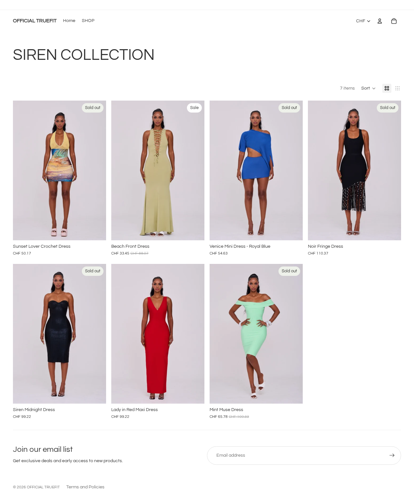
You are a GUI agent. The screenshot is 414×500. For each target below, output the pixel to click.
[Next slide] (96, 170)
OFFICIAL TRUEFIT (43, 487)
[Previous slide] (22, 170)
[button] (368, 88)
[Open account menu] (380, 21)
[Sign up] (392, 455)
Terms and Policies (85, 487)
